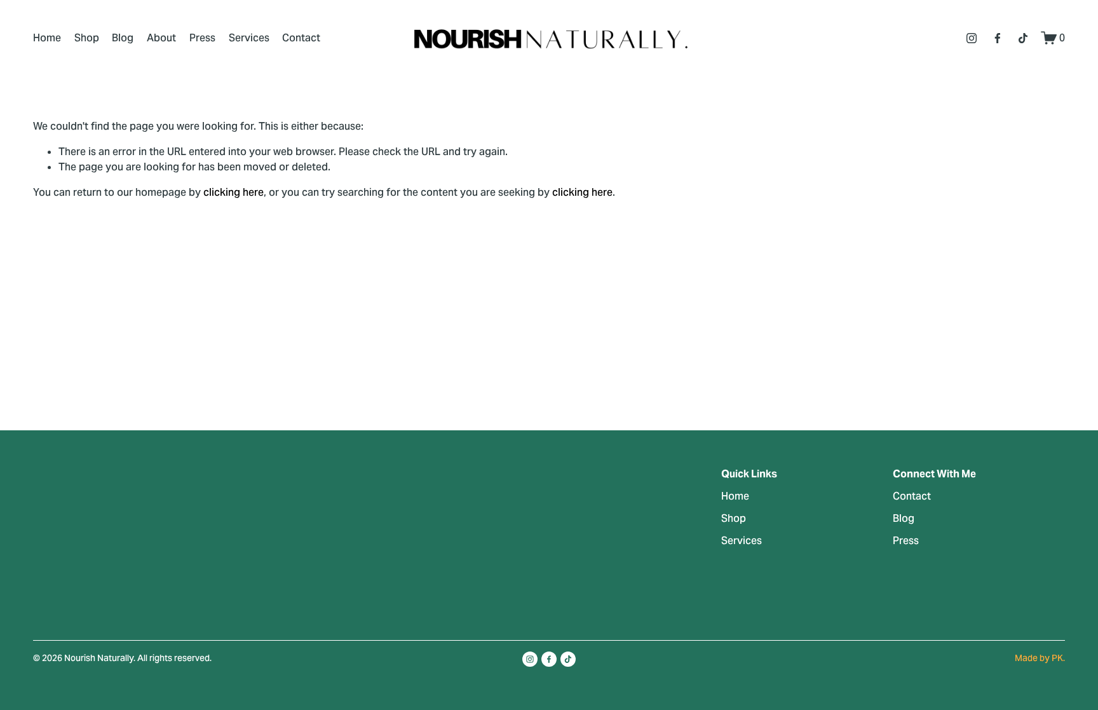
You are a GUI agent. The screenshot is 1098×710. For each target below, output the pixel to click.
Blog (122, 37)
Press (202, 37)
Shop (86, 37)
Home (47, 37)
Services (249, 37)
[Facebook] (997, 38)
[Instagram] (971, 38)
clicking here (233, 192)
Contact (301, 37)
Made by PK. (1040, 658)
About (161, 37)
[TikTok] (1023, 38)
